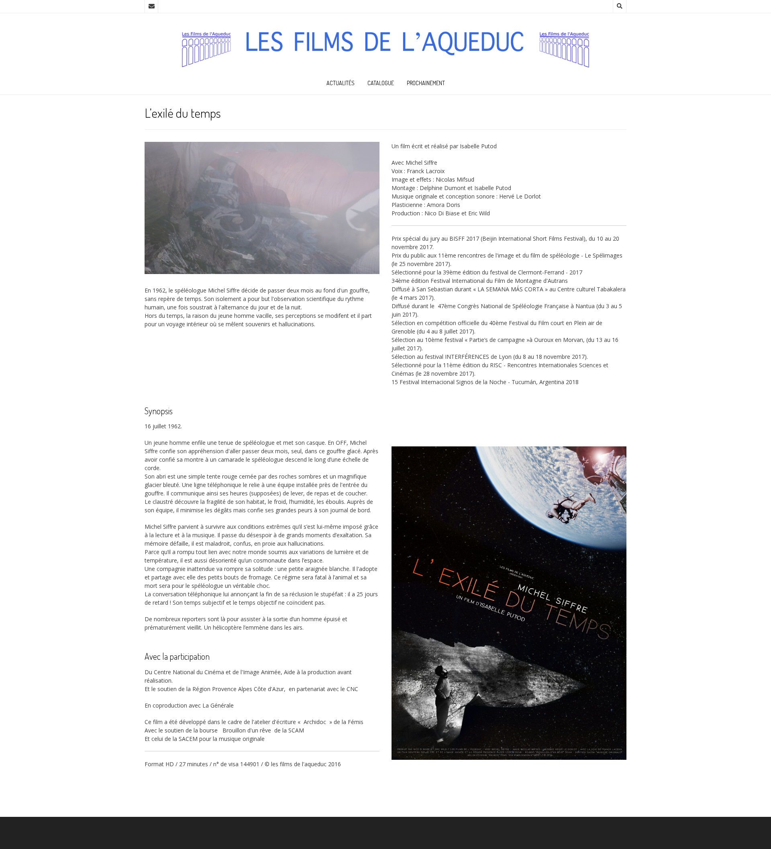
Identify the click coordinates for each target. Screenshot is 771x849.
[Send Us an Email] (151, 6)
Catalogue (380, 83)
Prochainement (426, 83)
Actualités (340, 83)
